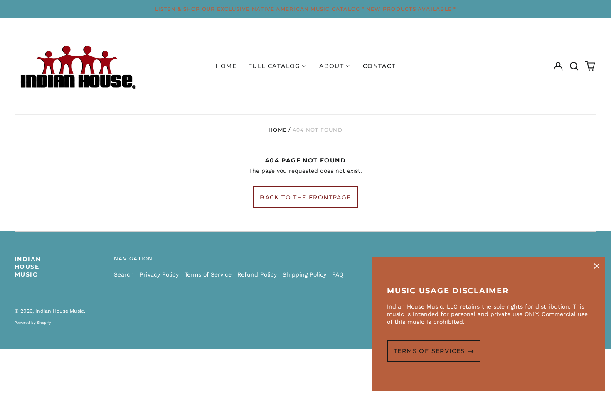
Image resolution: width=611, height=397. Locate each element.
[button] (574, 66)
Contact (379, 66)
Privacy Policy (159, 274)
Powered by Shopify (33, 323)
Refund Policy (257, 274)
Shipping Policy (304, 274)
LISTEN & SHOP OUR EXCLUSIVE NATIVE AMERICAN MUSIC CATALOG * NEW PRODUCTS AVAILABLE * (305, 9)
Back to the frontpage (305, 197)
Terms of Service (208, 274)
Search (124, 274)
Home (226, 66)
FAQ (337, 274)
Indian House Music (28, 266)
